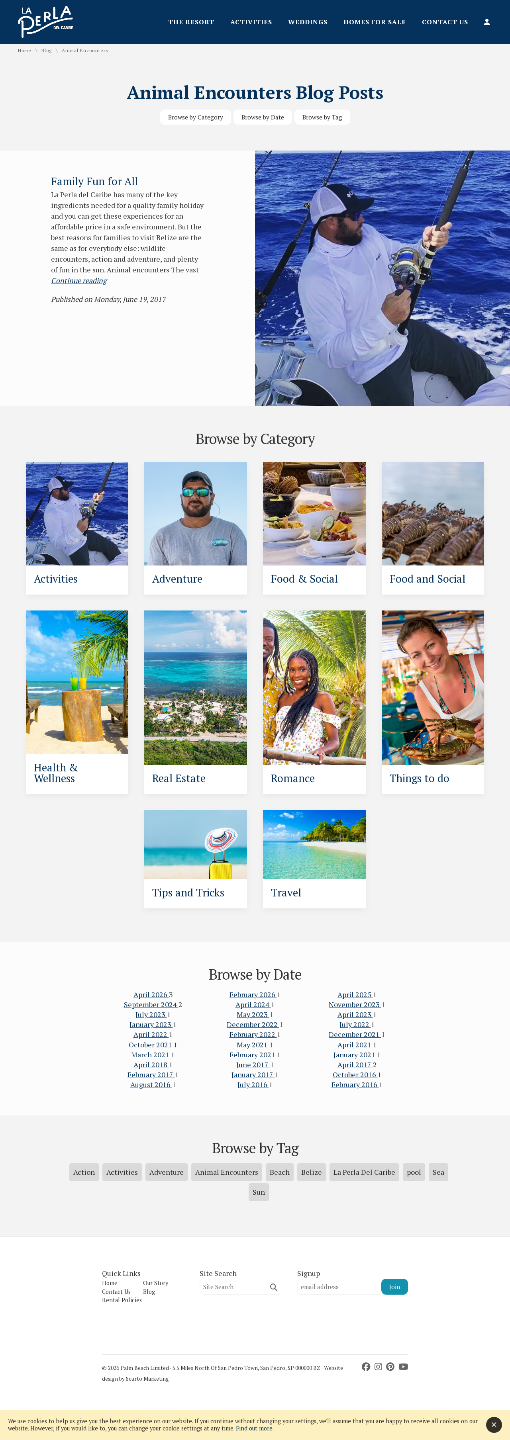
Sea (438, 1172)
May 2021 (253, 1044)
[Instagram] (379, 1366)
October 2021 (151, 1044)
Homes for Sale (374, 22)
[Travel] (314, 844)
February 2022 (253, 1034)
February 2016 (355, 1084)
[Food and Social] (433, 513)
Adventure (177, 578)
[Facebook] (367, 1366)
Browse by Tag (322, 117)
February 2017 (151, 1074)
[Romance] (314, 687)
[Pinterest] (391, 1366)
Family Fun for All (94, 181)
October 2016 (355, 1074)
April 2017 (355, 1064)
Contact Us (445, 22)
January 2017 (253, 1074)
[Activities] (77, 513)
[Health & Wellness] (77, 682)
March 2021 (151, 1054)
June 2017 (253, 1064)
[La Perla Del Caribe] (45, 35)
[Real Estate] (195, 687)
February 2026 (253, 994)
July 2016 (253, 1084)
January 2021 (355, 1054)
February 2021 (253, 1054)
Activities (251, 22)
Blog (46, 50)
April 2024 (253, 1004)
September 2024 (151, 1004)
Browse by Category (195, 117)
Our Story (155, 1283)
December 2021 (355, 1034)
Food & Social (304, 578)
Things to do (419, 778)
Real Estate (179, 778)
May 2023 (253, 1014)
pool (414, 1172)
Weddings (308, 22)
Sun (259, 1192)
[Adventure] (195, 513)
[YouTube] (403, 1366)
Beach (280, 1172)
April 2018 (151, 1064)
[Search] (273, 1287)
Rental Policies (122, 1300)
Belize (311, 1172)
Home (24, 50)
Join (394, 1287)
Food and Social (427, 578)
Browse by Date (262, 117)
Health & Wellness (56, 772)
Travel (286, 892)
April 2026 (151, 994)
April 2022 (151, 1034)
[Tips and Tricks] (195, 844)
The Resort (191, 22)
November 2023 (355, 1004)
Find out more (254, 1428)
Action (84, 1172)
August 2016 (151, 1084)
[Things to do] (433, 687)
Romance (293, 778)
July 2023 (151, 1014)
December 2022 (253, 1024)
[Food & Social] (314, 513)
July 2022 (355, 1024)
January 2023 (151, 1024)
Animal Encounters (226, 1172)
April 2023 (355, 1014)
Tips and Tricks (188, 892)
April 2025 (355, 994)
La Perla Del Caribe (364, 1172)
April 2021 (355, 1044)
